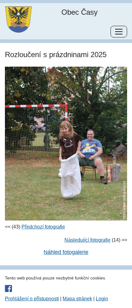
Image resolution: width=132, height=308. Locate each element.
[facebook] (66, 288)
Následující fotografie (87, 240)
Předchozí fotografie (43, 226)
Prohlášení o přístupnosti (32, 298)
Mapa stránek (77, 298)
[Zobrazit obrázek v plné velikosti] (66, 143)
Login (102, 298)
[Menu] (119, 31)
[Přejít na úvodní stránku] (18, 19)
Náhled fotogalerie (66, 252)
